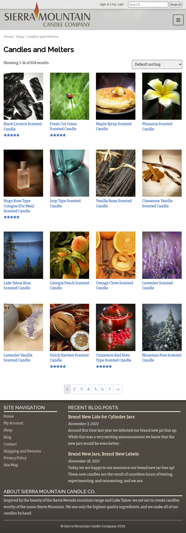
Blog (7, 437)
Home (8, 37)
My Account (13, 423)
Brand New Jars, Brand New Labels (103, 454)
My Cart (118, 4)
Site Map (11, 465)
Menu (178, 19)
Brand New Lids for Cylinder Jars (101, 416)
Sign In (104, 4)
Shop (20, 37)
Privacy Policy (15, 458)
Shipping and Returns (22, 451)
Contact (10, 444)
